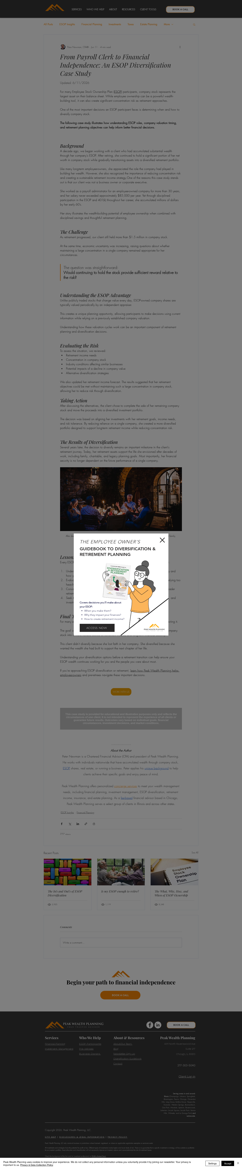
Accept (227, 1163)
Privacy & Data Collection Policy (36, 1165)
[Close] (238, 1163)
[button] (162, 540)
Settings (212, 1163)
